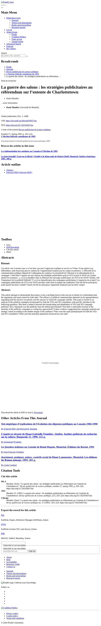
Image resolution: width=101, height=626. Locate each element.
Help (8, 559)
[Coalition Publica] (9, 608)
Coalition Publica (19, 37)
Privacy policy (12, 613)
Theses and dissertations (22, 23)
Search (4, 53)
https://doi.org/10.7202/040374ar (19, 125)
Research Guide (13, 564)
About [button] (9, 32)
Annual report (17, 41)
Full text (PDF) (12, 172)
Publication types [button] (13, 18)
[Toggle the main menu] (2, 7)
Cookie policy (12, 616)
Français (9, 46)
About (14, 32)
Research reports (18, 27)
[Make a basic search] (2, 5)
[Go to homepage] (7, 2)
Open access (17, 39)
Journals (15, 20)
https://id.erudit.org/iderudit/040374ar (21, 121)
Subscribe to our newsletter (14, 548)
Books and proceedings (21, 25)
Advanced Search (13, 44)
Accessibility (11, 562)
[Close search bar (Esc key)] (5, 5)
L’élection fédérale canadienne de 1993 (22, 74)
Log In (9, 30)
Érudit (14, 34)
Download (38, 412)
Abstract (9, 170)
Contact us (10, 567)
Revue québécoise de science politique (22, 72)
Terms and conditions (15, 618)
